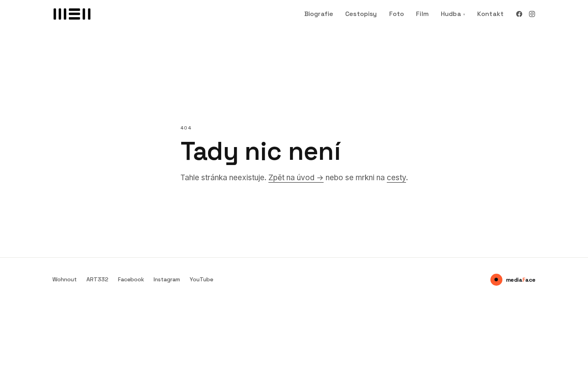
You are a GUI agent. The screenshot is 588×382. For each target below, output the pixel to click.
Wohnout (64, 279)
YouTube (201, 279)
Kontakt (490, 14)
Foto (396, 14)
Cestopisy (361, 14)
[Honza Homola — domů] (72, 14)
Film (422, 14)
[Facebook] (519, 14)
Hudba (453, 14)
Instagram (167, 279)
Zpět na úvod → (296, 177)
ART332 (97, 279)
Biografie (318, 14)
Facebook (131, 279)
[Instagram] (532, 14)
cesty (396, 177)
